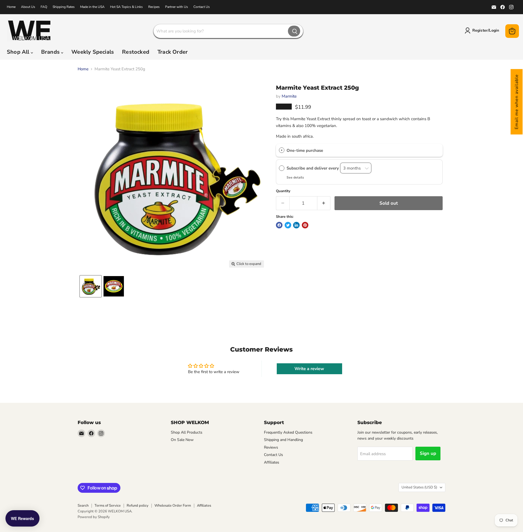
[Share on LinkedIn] (296, 225)
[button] (516, 101)
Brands (51, 52)
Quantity (283, 191)
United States (419, 487)
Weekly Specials (92, 52)
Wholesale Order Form (172, 505)
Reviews (271, 447)
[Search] (294, 31)
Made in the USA (92, 7)
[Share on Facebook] (279, 225)
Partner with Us (176, 7)
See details (295, 177)
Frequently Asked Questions (288, 432)
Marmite (289, 96)
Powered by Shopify (94, 517)
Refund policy (137, 505)
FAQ (44, 7)
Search (83, 505)
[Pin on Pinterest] (305, 225)
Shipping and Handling (283, 439)
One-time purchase (305, 150)
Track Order (172, 52)
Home (11, 7)
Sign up (428, 453)
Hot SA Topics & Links (126, 7)
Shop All (19, 52)
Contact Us (201, 7)
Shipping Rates (64, 7)
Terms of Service (108, 505)
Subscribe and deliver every (313, 168)
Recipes (154, 7)
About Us (28, 7)
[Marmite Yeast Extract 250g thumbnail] (90, 286)
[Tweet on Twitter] (288, 225)
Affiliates (271, 462)
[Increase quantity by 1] (324, 203)
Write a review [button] (309, 369)
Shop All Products (186, 432)
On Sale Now (182, 439)
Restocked (135, 52)
